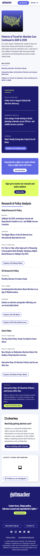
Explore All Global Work (13, 263)
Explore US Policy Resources (15, 322)
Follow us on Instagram (16, 478)
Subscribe (20, 192)
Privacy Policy (10, 537)
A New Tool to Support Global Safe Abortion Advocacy (18, 102)
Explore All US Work (12, 314)
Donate (23, 3)
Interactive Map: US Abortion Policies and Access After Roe (19, 73)
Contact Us (30, 526)
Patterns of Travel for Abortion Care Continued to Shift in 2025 (19, 38)
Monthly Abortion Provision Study (14, 68)
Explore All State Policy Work (15, 374)
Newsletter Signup (12, 526)
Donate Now (20, 170)
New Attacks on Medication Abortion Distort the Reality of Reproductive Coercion (19, 353)
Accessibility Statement (26, 537)
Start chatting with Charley (17, 446)
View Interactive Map (13, 406)
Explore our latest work (15, 148)
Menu (33, 3)
